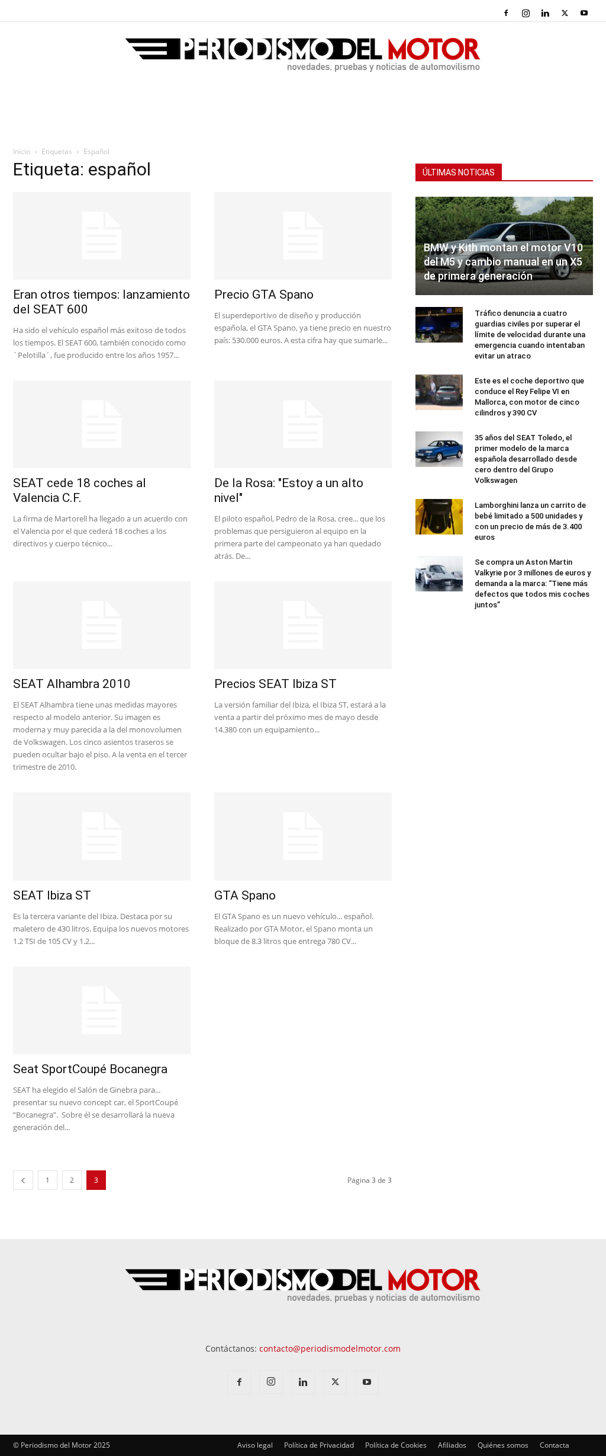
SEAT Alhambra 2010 (72, 684)
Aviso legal (255, 1445)
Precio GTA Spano (264, 294)
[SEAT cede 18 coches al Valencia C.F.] (102, 424)
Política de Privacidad (319, 1445)
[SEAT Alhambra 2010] (102, 625)
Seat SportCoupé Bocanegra (90, 1069)
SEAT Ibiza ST (52, 895)
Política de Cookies (396, 1445)
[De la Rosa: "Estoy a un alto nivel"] (303, 424)
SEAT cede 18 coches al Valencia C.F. (79, 490)
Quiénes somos (503, 1445)
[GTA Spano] (303, 836)
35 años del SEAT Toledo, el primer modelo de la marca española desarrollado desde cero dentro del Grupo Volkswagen (526, 459)
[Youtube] (584, 13)
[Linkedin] (545, 13)
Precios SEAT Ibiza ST (275, 684)
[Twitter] (564, 13)
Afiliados (452, 1445)
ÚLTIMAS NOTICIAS (459, 172)
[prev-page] (23, 1180)
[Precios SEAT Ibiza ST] (303, 625)
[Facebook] (506, 13)
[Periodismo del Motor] (303, 61)
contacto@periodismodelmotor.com (330, 1348)
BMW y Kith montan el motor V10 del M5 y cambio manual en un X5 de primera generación (503, 261)
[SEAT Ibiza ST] (102, 836)
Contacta (554, 1445)
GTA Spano (245, 895)
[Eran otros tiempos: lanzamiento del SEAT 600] (102, 236)
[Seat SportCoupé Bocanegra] (102, 1010)
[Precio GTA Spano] (303, 236)
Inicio (21, 151)
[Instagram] (525, 13)
